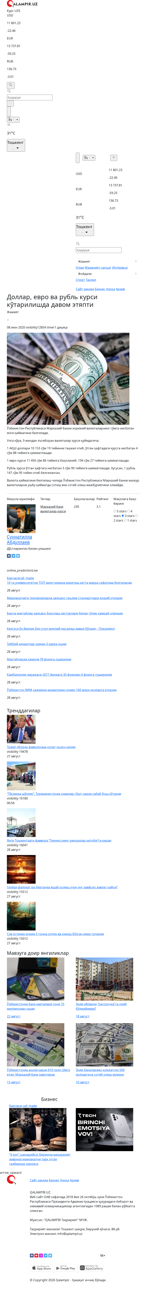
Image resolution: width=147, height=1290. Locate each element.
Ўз (10, 120)
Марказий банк (51, 507)
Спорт (80, 280)
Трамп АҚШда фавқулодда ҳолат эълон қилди (41, 747)
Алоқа (110, 289)
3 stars (130, 516)
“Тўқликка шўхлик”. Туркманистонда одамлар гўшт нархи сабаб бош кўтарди (64, 794)
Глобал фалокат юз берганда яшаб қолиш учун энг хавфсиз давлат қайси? (62, 887)
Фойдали (85, 274)
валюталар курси (53, 511)
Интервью (120, 267)
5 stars (122, 511)
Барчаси (20, 578)
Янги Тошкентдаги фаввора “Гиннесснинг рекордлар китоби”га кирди (59, 840)
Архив (120, 289)
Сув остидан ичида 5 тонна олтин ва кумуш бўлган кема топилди (55, 934)
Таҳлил (91, 280)
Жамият (84, 261)
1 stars (132, 520)
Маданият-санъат (98, 267)
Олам (80, 267)
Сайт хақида (85, 289)
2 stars (118, 520)
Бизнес (100, 289)
